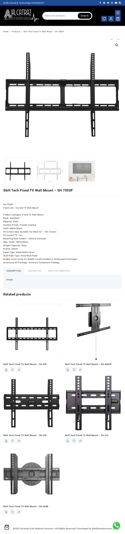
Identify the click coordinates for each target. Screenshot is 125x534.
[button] (117, 45)
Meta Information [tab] (59, 271)
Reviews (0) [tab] (34, 271)
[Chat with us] (116, 525)
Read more (6, 370)
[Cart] (118, 19)
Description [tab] (14, 271)
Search (84, 15)
